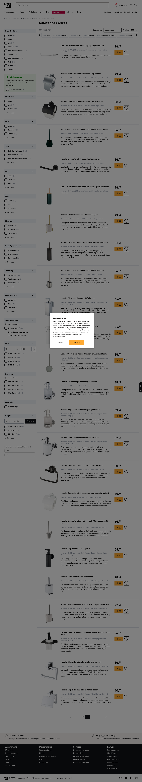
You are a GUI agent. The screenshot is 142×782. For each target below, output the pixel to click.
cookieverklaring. (61, 336)
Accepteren (76, 342)
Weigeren (60, 342)
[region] (72, 330)
